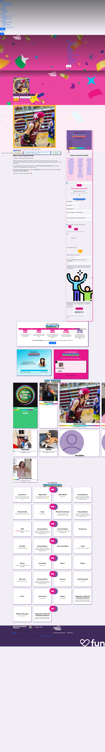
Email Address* (70, 208)
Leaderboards (3, 17)
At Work (4, 13)
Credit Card (73, 238)
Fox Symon (25, 449)
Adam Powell (48, 402)
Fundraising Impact (6, 4)
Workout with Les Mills (7, 16)
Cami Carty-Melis (79, 424)
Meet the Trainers (6, 5)
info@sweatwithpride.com (59, 632)
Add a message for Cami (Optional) (75, 212)
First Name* (69, 201)
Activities (2, 14)
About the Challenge (7, 3)
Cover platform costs (72, 247)
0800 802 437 (70, 632)
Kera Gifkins (79, 455)
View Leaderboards (6, 18)
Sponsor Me (52, 343)
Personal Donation (79, 199)
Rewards (4, 23)
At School (4, 12)
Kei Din (48, 449)
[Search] (67, 68)
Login (2, 33)
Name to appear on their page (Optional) (76, 218)
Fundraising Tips (6, 24)
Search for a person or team (6, 27)
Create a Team (70, 49)
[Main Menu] (0, 71)
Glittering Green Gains (25, 97)
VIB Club (4, 19)
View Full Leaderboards (71, 375)
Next (76, 229)
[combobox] (79, 257)
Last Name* (69, 205)
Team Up (2, 9)
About (1, 2)
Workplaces (3, 8)
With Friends (5, 10)
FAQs (3, 7)
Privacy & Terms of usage (46, 635)
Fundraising (3, 21)
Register (3, 29)
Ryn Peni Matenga (25, 478)
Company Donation (79, 200)
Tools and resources (7, 22)
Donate (2, 31)
